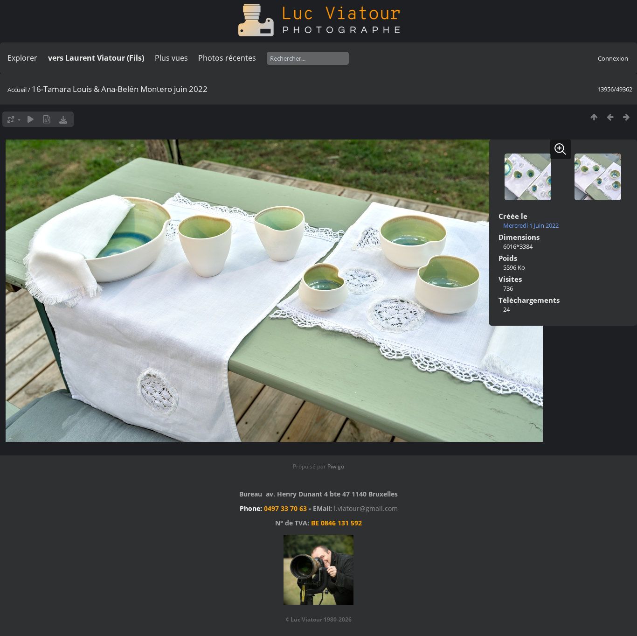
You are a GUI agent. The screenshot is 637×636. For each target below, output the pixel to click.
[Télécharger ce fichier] (63, 119)
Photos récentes (227, 58)
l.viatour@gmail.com (366, 508)
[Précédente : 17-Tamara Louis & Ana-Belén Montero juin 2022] (610, 117)
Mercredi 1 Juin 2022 (531, 225)
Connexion (613, 58)
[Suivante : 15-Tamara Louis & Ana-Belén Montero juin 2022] (626, 117)
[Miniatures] (594, 117)
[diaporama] (30, 119)
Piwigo (335, 466)
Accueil (17, 89)
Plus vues (171, 58)
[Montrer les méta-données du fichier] (47, 119)
